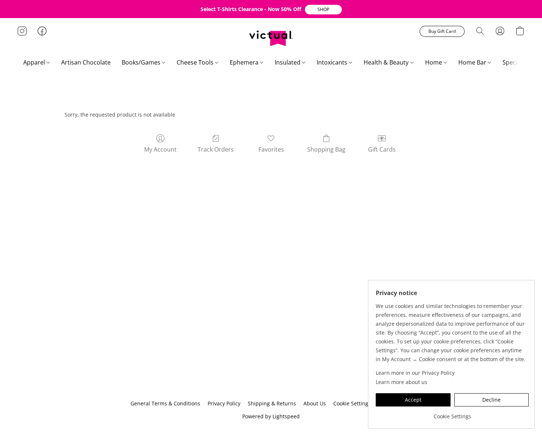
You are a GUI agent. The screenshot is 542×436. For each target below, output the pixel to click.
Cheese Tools (196, 62)
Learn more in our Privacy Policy (415, 372)
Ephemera (245, 62)
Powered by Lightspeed (271, 416)
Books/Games (142, 62)
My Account (160, 149)
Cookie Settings (352, 403)
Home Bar (473, 62)
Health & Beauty (387, 62)
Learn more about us (401, 381)
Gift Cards (382, 149)
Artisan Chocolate (86, 62)
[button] (323, 9)
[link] (452, 413)
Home (434, 62)
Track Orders (216, 149)
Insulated (288, 62)
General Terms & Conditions (165, 403)
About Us (314, 403)
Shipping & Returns (272, 403)
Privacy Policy (224, 403)
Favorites (271, 149)
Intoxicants (333, 62)
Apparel (34, 62)
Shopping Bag (326, 149)
